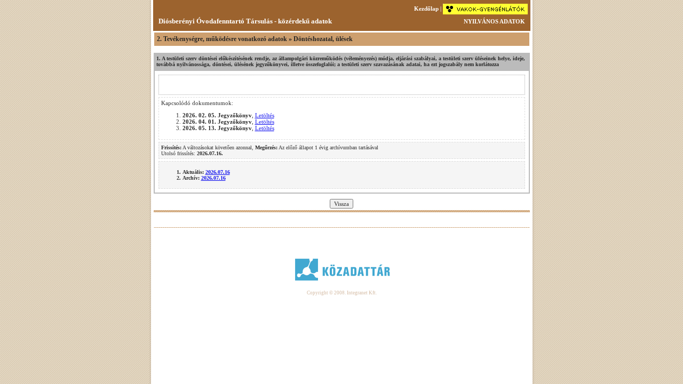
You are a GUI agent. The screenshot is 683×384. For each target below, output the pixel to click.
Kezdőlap (426, 8)
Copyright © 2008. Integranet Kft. (342, 292)
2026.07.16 (217, 172)
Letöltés (264, 115)
